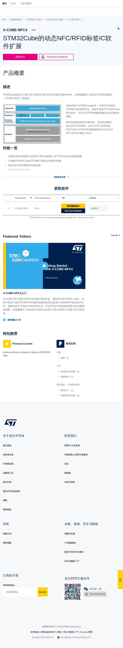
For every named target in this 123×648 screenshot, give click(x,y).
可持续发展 (8, 464)
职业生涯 (7, 482)
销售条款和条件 (48, 632)
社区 (66, 464)
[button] (118, 29)
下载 (63, 198)
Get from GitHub (73, 211)
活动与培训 (69, 482)
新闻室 (67, 473)
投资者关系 (8, 454)
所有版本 (92, 198)
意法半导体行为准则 (73, 552)
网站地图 (7, 543)
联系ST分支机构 (72, 445)
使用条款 (35, 632)
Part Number (20, 198)
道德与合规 (69, 533)
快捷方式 (7, 533)
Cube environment (42, 198)
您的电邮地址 (9, 585)
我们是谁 (7, 445)
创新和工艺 (8, 473)
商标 (59, 632)
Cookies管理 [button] (85, 632)
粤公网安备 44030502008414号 (75, 637)
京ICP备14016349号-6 (42, 637)
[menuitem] (80, 357)
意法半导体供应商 (11, 491)
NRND (34, 30)
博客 (5, 500)
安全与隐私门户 (71, 561)
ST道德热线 (70, 543)
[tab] (4, 3)
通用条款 (7, 509)
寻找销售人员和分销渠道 (76, 454)
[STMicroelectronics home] (10, 422)
